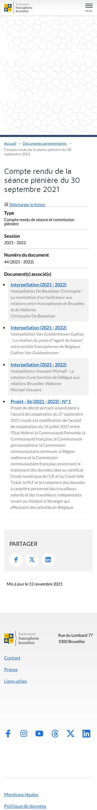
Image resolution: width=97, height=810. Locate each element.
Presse (11, 669)
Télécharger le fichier (27, 204)
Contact (12, 658)
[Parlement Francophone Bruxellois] (18, 8)
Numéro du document (26, 255)
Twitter (32, 559)
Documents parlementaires (44, 143)
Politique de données (25, 806)
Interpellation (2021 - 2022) (38, 284)
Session (12, 236)
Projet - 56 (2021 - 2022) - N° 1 (41, 401)
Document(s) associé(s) (27, 274)
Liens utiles (15, 681)
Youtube (39, 733)
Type (9, 213)
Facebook (16, 559)
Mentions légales (21, 794)
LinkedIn (48, 559)
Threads (55, 733)
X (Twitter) (70, 733)
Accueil (10, 143)
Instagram (24, 733)
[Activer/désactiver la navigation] (89, 8)
